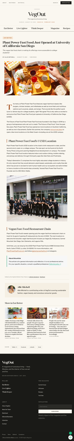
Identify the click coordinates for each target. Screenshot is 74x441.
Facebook (23, 347)
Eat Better (8, 28)
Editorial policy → (55, 264)
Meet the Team (6, 409)
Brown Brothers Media (8, 437)
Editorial (21, 2)
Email (39, 347)
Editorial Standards (7, 417)
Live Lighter (22, 28)
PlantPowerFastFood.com (15, 251)
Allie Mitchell (24, 287)
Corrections (21, 434)
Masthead (12, 2)
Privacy (4, 434)
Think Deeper (37, 28)
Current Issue (42, 385)
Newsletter (66, 2)
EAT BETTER (8, 38)
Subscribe (55, 411)
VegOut (37, 13)
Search (55, 2)
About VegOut (6, 406)
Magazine (55, 28)
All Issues (41, 388)
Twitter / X (14, 347)
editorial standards (34, 277)
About (4, 2)
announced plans (56, 129)
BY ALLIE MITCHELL (9, 57)
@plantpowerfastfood (39, 251)
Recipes (66, 28)
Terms (9, 434)
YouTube (40, 396)
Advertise (5, 420)
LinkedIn (32, 347)
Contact (4, 424)
